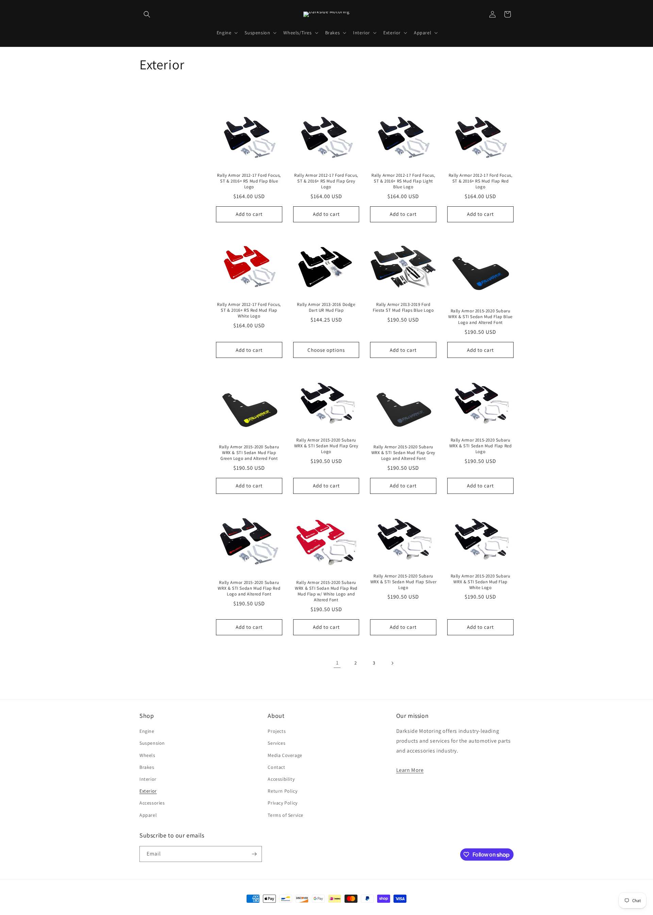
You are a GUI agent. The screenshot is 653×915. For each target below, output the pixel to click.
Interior (147, 779)
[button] (146, 14)
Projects (277, 731)
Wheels (147, 755)
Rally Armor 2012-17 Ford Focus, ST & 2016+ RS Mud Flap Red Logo (481, 181)
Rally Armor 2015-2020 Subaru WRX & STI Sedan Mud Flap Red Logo (480, 445)
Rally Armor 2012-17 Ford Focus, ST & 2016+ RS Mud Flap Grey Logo (326, 181)
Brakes (146, 767)
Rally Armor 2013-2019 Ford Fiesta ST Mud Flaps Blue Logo (403, 307)
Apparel (148, 815)
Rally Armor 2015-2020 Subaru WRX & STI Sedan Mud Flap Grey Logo (326, 445)
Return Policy (282, 791)
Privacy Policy (282, 803)
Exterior (148, 791)
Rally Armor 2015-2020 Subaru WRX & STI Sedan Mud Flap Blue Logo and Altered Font (480, 316)
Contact (276, 767)
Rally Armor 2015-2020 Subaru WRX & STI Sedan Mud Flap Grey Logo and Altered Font (403, 452)
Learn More (410, 770)
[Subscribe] (254, 854)
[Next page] (392, 663)
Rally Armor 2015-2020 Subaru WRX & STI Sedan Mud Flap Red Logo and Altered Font (249, 588)
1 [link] (337, 662)
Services (276, 743)
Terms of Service (285, 815)
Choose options (326, 350)
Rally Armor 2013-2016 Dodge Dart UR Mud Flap (326, 307)
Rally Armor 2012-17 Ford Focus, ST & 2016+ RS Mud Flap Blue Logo (249, 181)
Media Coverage (285, 755)
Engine (146, 731)
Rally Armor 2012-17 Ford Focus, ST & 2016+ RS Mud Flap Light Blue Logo (403, 181)
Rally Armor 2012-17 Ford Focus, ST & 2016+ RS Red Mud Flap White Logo (249, 310)
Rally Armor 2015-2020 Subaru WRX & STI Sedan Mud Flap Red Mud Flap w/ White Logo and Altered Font (326, 591)
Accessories (152, 803)
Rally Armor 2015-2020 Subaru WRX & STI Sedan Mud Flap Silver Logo (403, 581)
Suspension (152, 743)
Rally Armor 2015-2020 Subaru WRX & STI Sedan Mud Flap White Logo (480, 581)
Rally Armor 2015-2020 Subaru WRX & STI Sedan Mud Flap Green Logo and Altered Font (249, 452)
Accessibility (281, 779)
